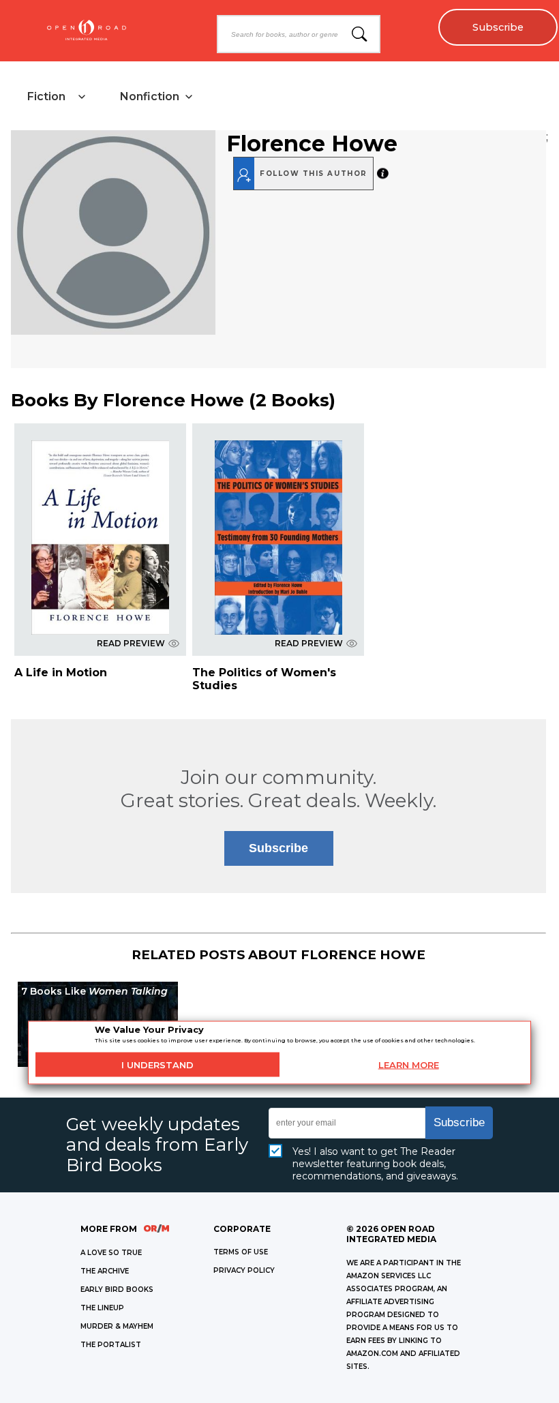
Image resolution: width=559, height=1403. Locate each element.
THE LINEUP (102, 1307)
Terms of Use (240, 1252)
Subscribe (498, 27)
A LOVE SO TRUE (111, 1252)
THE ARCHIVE (104, 1271)
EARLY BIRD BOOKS (116, 1289)
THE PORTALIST (110, 1344)
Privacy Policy (244, 1270)
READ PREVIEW (131, 643)
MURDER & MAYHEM (116, 1326)
